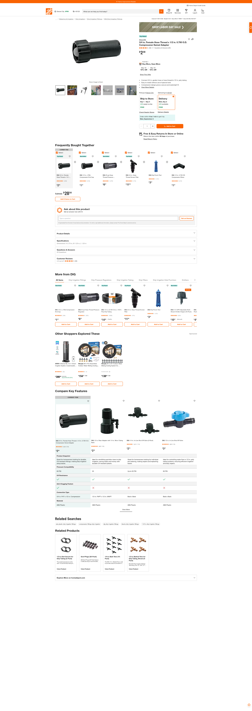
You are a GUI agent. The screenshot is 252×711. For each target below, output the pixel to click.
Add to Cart (171, 126)
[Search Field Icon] (161, 11)
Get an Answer (186, 218)
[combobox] (120, 11)
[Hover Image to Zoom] (96, 51)
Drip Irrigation (80, 19)
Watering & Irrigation (66, 19)
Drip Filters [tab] (143, 280)
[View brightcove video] (120, 90)
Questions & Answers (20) (162, 48)
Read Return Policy (150, 139)
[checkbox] (57, 152)
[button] (126, 233)
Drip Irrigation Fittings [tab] (77, 280)
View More (126, 509)
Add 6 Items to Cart (67, 199)
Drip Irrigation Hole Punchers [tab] (164, 280)
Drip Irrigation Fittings (94, 19)
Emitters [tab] (185, 280)
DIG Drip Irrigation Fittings (113, 19)
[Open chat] (250, 27)
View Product (61, 569)
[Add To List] (189, 39)
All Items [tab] (59, 280)
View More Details (147, 87)
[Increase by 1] (153, 126)
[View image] (60, 90)
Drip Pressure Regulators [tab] (101, 280)
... (56, 19)
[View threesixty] (108, 90)
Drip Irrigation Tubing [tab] (125, 280)
